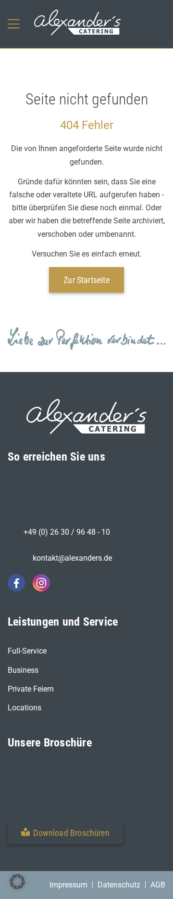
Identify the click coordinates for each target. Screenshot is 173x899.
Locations (24, 707)
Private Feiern (31, 689)
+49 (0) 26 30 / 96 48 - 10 (67, 532)
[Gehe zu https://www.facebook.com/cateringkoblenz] (16, 582)
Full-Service (27, 650)
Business (23, 670)
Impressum (68, 884)
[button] (65, 832)
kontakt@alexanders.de (72, 558)
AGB (157, 884)
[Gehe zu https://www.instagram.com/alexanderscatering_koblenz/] (41, 582)
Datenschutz (119, 884)
